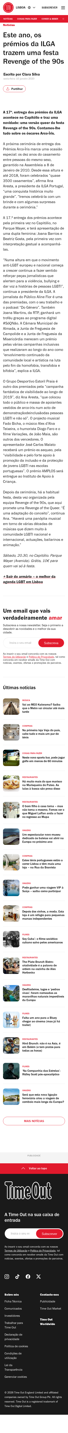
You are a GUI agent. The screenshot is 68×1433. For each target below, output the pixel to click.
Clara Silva (31, 75)
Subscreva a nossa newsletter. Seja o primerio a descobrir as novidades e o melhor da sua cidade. (33, 629)
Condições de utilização (13, 1356)
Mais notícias (34, 1121)
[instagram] (7, 1276)
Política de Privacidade (41, 657)
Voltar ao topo (38, 1168)
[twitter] (38, 1276)
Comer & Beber (50, 19)
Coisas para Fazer (27, 19)
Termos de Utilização (14, 657)
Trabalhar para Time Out (14, 1325)
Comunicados (13, 1309)
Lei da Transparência (13, 1368)
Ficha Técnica (13, 1301)
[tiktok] (17, 1276)
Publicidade (47, 1301)
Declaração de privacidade (13, 1337)
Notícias (8, 19)
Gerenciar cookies (16, 1377)
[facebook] (28, 1276)
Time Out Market (50, 1309)
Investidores (12, 1316)
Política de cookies (16, 1346)
